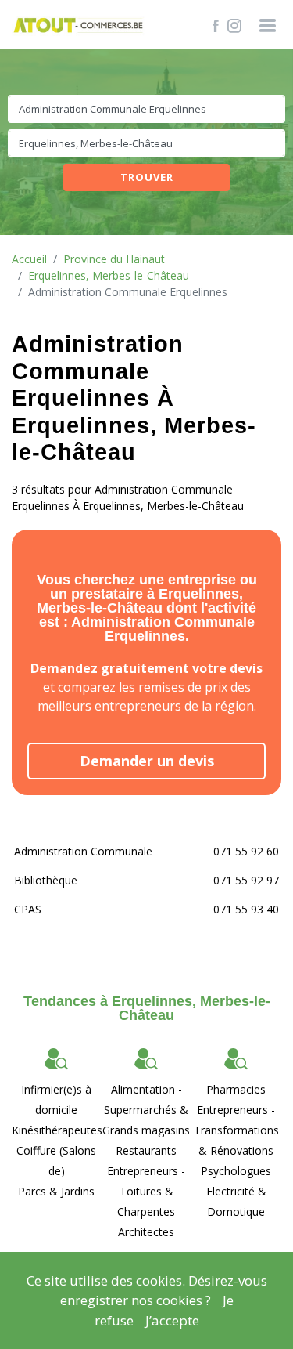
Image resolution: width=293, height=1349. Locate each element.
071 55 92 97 (246, 880)
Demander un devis (147, 760)
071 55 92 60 (246, 851)
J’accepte (172, 1320)
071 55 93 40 (246, 909)
